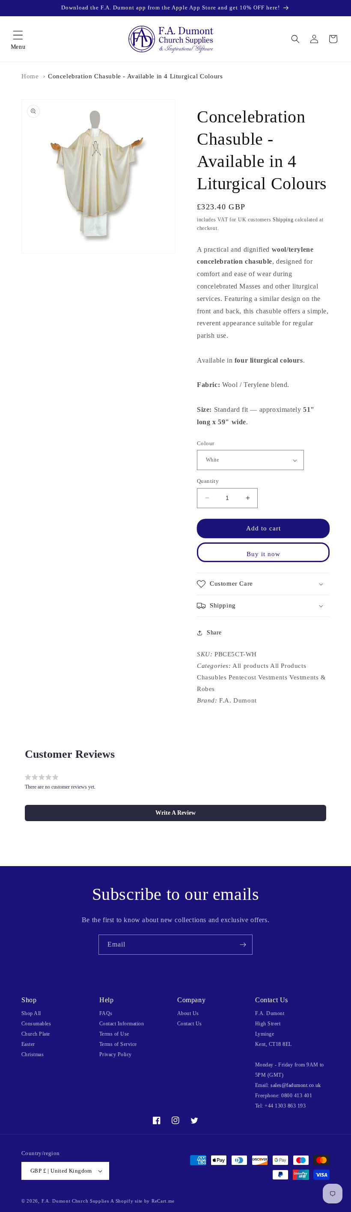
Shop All (31, 1013)
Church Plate (35, 1034)
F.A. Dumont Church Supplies (75, 1200)
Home (30, 76)
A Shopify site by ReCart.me (142, 1200)
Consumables (36, 1024)
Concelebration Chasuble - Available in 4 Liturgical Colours (135, 76)
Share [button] (214, 632)
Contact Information (121, 1024)
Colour (205, 443)
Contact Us (189, 1024)
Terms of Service (118, 1044)
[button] (18, 39)
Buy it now (263, 554)
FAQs (106, 1013)
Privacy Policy (115, 1054)
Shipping (283, 220)
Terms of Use (114, 1034)
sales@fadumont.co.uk (296, 1085)
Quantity (208, 481)
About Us (188, 1013)
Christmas (32, 1054)
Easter (28, 1044)
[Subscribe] (242, 945)
